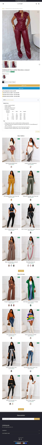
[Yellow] (11, 200)
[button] (3, 4)
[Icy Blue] (11, 265)
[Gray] (28, 265)
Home (3, 8)
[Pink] (31, 265)
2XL (14, 82)
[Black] (11, 233)
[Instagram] (21, 439)
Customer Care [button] (6, 433)
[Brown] (9, 265)
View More (21, 270)
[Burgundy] (4, 77)
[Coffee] (9, 305)
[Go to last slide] (2, 64)
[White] (31, 371)
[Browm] (11, 338)
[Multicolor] (31, 338)
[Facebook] (19, 439)
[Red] (11, 167)
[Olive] (31, 200)
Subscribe (37, 418)
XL (10, 82)
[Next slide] (39, 64)
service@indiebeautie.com (8, 427)
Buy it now (21, 88)
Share (38, 131)
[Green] (31, 305)
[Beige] (31, 167)
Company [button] (4, 430)
